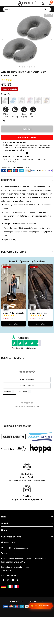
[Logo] (27, 3)
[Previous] (2, 39)
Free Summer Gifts (40, 605)
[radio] (5, 100)
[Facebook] (3, 579)
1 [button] (19, 67)
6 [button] (31, 67)
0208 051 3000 (9, 553)
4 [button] (27, 67)
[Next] (51, 39)
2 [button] (22, 67)
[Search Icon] (10, 3)
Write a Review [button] (28, 379)
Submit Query (9, 542)
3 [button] (24, 67)
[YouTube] (13, 579)
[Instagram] (8, 579)
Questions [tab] (23, 391)
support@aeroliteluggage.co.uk (16, 548)
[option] (27, 39)
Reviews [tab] (7, 391)
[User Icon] (43, 3)
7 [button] (34, 67)
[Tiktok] (17, 579)
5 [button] (29, 67)
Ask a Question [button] (28, 385)
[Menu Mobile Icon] (2, 3)
